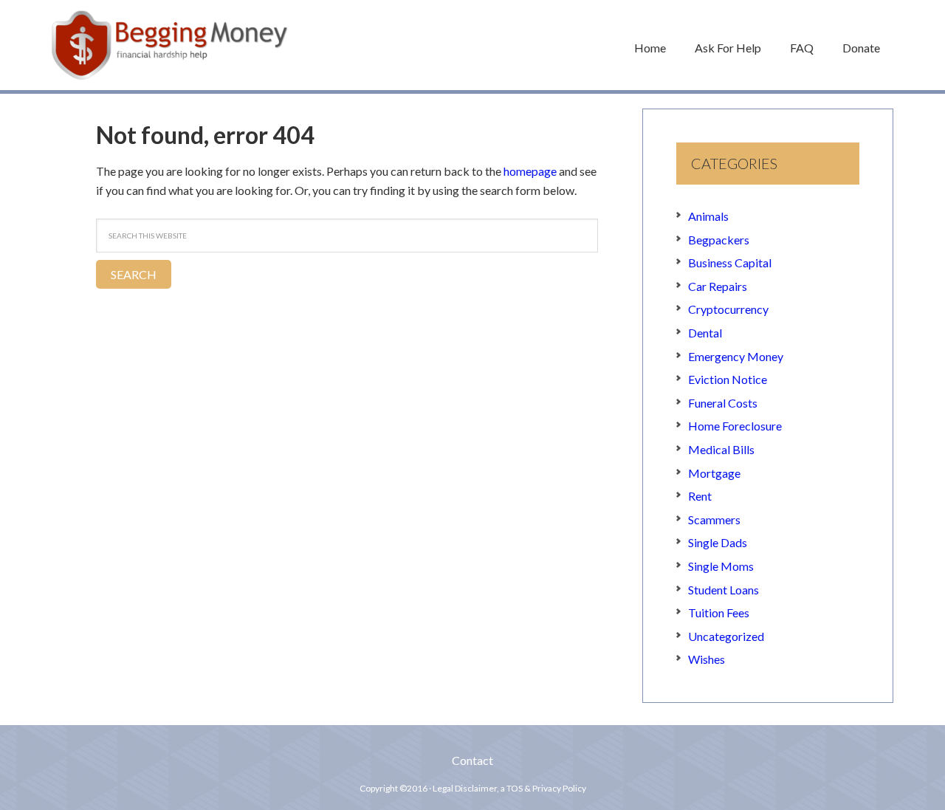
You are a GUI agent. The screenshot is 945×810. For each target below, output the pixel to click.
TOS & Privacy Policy (546, 788)
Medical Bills (721, 449)
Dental (705, 333)
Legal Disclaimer (465, 788)
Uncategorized (726, 636)
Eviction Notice (727, 379)
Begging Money (170, 45)
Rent (700, 496)
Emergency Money (735, 356)
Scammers (714, 519)
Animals (708, 216)
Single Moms (721, 566)
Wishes (706, 659)
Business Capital (730, 262)
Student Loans (723, 590)
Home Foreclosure (735, 426)
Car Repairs (717, 286)
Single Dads (717, 542)
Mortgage (714, 473)
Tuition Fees (718, 612)
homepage (530, 171)
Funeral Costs (722, 403)
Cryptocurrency (728, 309)
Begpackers (718, 240)
